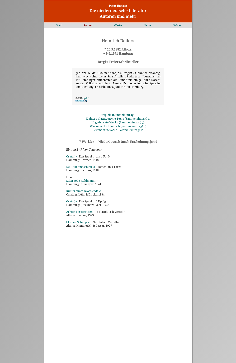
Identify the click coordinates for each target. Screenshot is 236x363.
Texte (147, 25)
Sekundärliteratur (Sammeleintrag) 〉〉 (118, 130)
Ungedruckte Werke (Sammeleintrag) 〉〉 (118, 122)
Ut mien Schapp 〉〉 (78, 222)
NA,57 (85, 97)
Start (59, 25)
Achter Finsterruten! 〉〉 (81, 212)
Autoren (88, 25)
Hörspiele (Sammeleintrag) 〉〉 (118, 115)
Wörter (177, 25)
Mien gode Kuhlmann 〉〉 (82, 181)
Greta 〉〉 (71, 156)
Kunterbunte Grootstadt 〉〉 (83, 191)
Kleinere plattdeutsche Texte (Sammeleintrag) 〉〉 (118, 118)
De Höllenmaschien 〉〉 (80, 167)
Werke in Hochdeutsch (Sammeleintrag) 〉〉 (118, 126)
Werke (118, 25)
